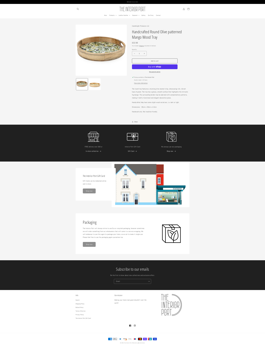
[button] (78, 9)
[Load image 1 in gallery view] (82, 84)
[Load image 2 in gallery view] (95, 84)
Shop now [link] (89, 191)
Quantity (134, 49)
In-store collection (92, 151)
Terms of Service (81, 311)
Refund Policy (80, 307)
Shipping (141, 46)
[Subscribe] (148, 281)
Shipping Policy (80, 304)
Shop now (170, 151)
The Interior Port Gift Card (83, 318)
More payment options (154, 72)
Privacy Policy (80, 315)
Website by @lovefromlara (138, 343)
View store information (141, 83)
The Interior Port (128, 343)
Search (78, 300)
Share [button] (136, 122)
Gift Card (131, 151)
